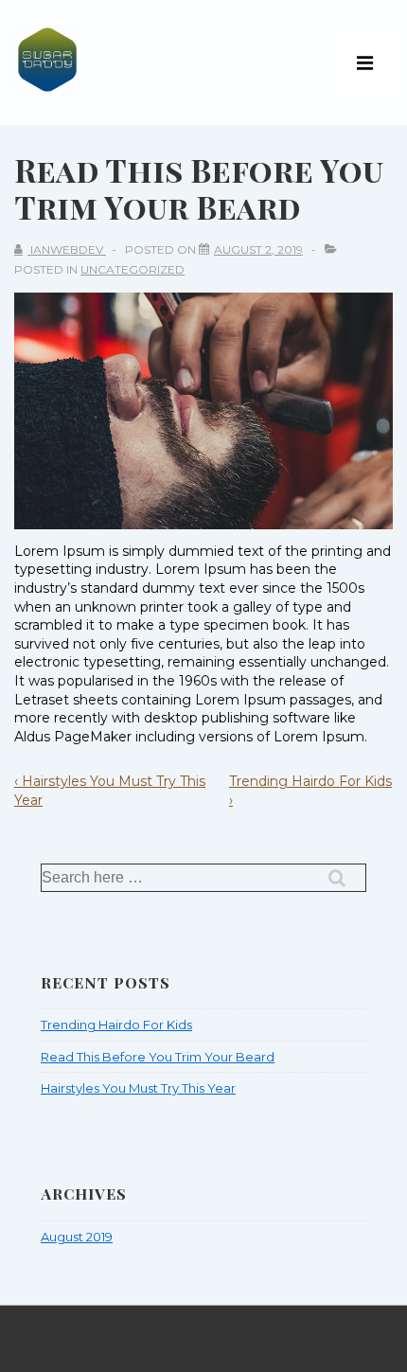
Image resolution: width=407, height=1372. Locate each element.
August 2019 (77, 1236)
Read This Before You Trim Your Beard (157, 1056)
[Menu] (368, 62)
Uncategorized (132, 269)
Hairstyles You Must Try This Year (138, 1088)
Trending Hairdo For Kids (116, 1024)
